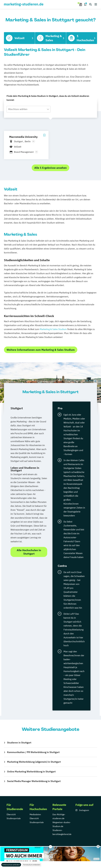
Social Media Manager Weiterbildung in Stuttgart (34, 781)
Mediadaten (35, 814)
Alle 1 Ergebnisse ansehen (50, 167)
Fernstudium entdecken (31, 865)
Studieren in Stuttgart (19, 742)
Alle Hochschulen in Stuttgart (29, 551)
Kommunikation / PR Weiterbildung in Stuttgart (33, 752)
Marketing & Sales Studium (53, 329)
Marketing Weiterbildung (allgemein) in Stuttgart (34, 761)
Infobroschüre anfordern (11, 865)
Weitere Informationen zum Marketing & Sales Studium (41, 349)
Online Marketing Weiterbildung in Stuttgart (31, 771)
